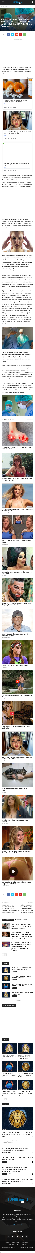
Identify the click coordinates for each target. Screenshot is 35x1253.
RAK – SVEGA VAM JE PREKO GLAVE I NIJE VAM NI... (9, 1075)
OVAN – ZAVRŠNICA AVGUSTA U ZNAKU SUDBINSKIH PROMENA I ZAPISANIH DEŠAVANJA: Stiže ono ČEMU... (15, 1169)
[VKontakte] (22, 1236)
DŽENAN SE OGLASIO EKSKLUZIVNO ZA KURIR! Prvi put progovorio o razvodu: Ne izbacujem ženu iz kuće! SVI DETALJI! (25, 908)
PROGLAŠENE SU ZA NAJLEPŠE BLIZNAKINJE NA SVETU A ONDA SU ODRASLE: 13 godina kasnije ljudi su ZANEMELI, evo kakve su (9, 909)
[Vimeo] (17, 1236)
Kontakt (18, 1242)
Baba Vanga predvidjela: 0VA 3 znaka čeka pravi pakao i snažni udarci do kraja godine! (21, 926)
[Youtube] (26, 1236)
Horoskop (4, 936)
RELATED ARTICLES (8, 920)
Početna (7, 1242)
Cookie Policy (25, 1242)
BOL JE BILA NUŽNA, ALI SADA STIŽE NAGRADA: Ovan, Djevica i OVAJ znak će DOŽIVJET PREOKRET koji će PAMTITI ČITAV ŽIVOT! (21, 946)
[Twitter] (13, 1236)
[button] (32, 2)
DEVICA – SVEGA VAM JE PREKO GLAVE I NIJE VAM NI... (9, 1056)
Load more (17, 1000)
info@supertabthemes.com (20, 1225)
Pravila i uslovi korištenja (13, 1244)
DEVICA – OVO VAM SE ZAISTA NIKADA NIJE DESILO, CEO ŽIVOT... (24, 1056)
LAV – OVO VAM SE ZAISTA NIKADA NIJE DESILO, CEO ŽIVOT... (25, 1075)
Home (2, 6)
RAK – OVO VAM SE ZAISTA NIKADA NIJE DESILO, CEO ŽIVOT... (9, 1093)
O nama (13, 1242)
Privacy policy (24, 1244)
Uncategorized (5, 1089)
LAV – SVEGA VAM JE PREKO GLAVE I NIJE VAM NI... (25, 1093)
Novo (6, 6)
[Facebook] (8, 1236)
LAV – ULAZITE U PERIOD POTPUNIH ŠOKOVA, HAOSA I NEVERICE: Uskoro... (17, 1133)
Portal (3, 1136)
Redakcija (5, 29)
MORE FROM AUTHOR (21, 920)
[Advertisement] (17, 52)
